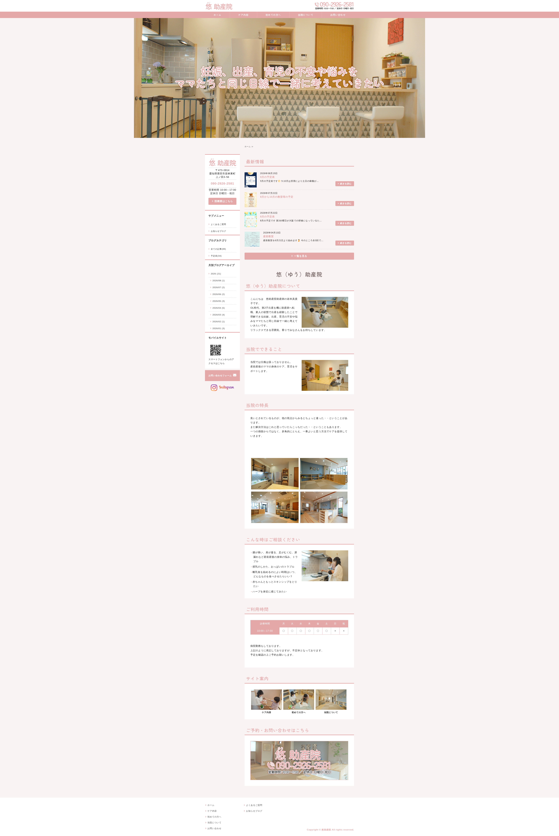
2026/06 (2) (219, 294)
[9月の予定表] (251, 185)
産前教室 (268, 236)
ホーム (217, 15)
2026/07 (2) (219, 287)
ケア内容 (243, 15)
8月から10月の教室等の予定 (276, 196)
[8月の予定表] (251, 224)
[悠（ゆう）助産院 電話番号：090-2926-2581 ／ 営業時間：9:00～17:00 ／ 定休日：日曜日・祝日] (299, 777)
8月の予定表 (267, 216)
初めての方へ (273, 15)
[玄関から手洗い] (323, 520)
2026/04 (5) (219, 308)
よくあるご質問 (218, 224)
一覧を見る (300, 256)
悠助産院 (326, 830)
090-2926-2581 (222, 183)
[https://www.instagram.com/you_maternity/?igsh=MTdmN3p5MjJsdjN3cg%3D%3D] (222, 391)
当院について (305, 15)
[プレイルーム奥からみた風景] (275, 520)
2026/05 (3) (219, 301)
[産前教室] (252, 244)
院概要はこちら (224, 201)
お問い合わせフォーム (220, 375)
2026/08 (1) (219, 280)
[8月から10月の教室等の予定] (251, 205)
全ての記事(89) (218, 249)
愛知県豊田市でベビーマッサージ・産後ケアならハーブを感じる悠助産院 (219, 6)
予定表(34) (216, 256)
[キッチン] (275, 487)
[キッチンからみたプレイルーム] (323, 487)
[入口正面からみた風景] (331, 707)
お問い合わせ (337, 15)
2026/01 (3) (219, 328)
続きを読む (346, 184)
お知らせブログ (218, 231)
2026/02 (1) (219, 321)
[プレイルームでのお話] (298, 707)
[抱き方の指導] (266, 707)
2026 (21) (216, 274)
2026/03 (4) (219, 315)
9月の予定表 (267, 177)
